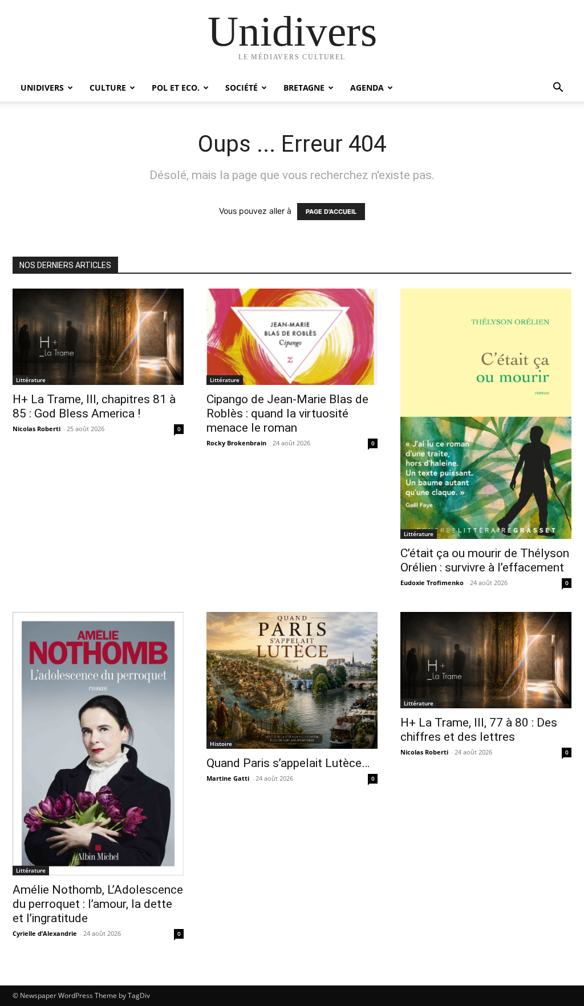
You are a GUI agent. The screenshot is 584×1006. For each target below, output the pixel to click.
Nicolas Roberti (36, 428)
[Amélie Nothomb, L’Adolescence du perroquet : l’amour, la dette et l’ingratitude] (98, 743)
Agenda (367, 87)
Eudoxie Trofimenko (432, 582)
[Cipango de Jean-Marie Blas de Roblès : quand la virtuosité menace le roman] (292, 337)
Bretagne (304, 87)
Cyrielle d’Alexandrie (45, 933)
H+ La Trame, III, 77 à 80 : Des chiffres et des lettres (478, 730)
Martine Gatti (227, 778)
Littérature (31, 380)
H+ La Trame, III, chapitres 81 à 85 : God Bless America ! (94, 406)
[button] (557, 88)
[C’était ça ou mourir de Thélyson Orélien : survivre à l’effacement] (485, 414)
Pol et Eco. (176, 87)
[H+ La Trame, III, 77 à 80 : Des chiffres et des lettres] (485, 660)
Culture (108, 87)
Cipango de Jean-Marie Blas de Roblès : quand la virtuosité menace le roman (287, 413)
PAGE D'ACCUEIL (331, 212)
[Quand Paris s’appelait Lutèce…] (292, 680)
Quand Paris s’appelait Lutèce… (288, 763)
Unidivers (42, 87)
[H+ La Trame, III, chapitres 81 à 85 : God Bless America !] (98, 337)
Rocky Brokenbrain (236, 443)
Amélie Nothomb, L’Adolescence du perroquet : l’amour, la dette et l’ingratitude (98, 904)
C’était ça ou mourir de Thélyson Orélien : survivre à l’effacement (484, 560)
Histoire (221, 744)
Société (241, 87)
